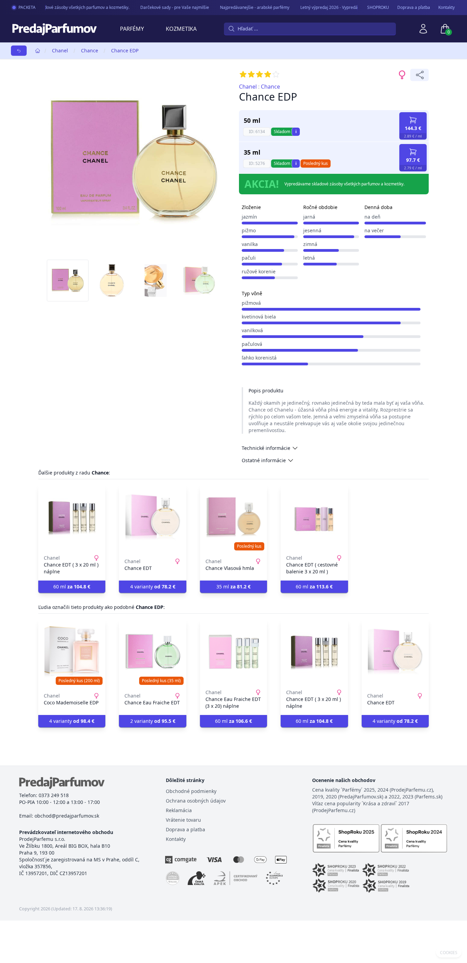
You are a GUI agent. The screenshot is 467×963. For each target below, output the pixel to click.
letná (309, 258)
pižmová (251, 303)
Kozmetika (181, 28)
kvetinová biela (259, 316)
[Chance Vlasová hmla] (233, 517)
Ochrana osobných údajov (196, 800)
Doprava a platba (185, 829)
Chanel (60, 50)
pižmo (249, 230)
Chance (89, 50)
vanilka (250, 244)
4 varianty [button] (152, 586)
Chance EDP (124, 50)
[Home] (37, 50)
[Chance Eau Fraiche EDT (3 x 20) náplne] (233, 652)
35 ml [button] (233, 586)
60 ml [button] (71, 586)
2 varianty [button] (152, 721)
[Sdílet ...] (419, 75)
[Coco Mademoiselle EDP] (72, 652)
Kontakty (446, 7)
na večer (374, 230)
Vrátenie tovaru (183, 820)
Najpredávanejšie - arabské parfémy (249, 7)
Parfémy (132, 28)
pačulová (252, 344)
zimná (310, 244)
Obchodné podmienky (191, 791)
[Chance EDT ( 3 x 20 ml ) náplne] (72, 517)
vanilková (252, 330)
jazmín (249, 216)
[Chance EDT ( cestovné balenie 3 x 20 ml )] (314, 517)
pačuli (249, 258)
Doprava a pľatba (413, 7)
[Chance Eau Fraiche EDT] (152, 652)
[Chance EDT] (152, 517)
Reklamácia (179, 810)
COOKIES (448, 952)
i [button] (296, 131)
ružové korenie (259, 271)
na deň (372, 216)
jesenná (312, 230)
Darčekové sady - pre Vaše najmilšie (169, 7)
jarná (309, 216)
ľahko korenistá (259, 357)
